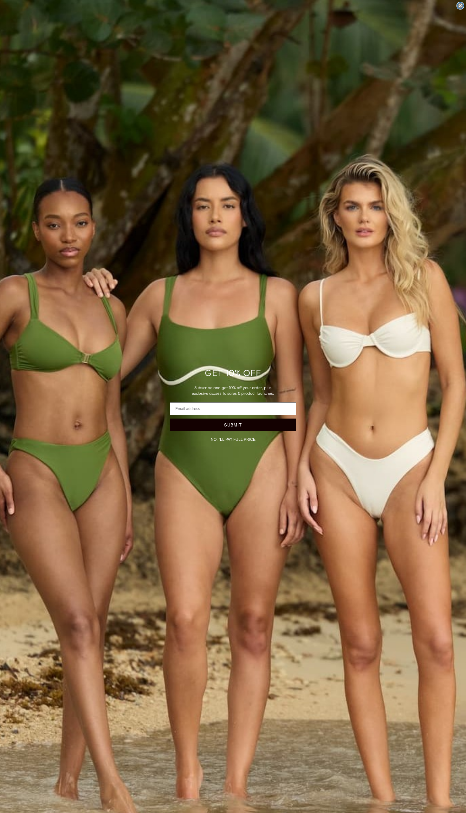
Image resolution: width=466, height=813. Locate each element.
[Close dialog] (460, 6)
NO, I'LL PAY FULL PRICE (233, 439)
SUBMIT (233, 425)
